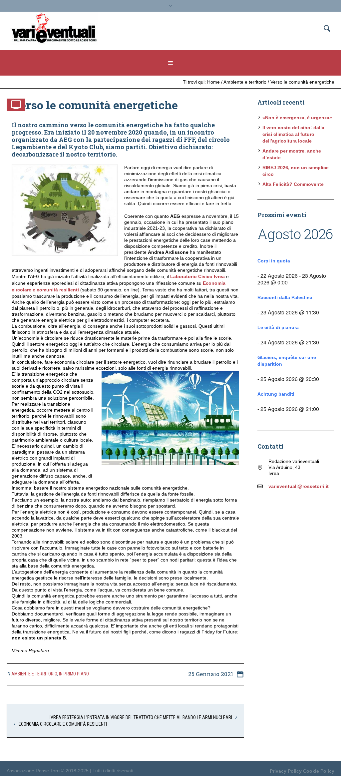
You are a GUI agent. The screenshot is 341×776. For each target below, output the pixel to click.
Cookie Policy (318, 771)
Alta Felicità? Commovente (293, 184)
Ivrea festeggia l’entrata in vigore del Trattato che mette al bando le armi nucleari (141, 717)
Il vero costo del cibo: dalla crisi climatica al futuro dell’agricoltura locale (293, 134)
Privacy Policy (286, 771)
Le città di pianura (278, 327)
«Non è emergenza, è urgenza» (297, 117)
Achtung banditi (275, 394)
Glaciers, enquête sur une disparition (286, 361)
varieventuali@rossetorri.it (298, 486)
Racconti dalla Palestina (284, 297)
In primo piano (74, 673)
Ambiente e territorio (244, 82)
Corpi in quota (273, 260)
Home (213, 82)
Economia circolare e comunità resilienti (63, 724)
